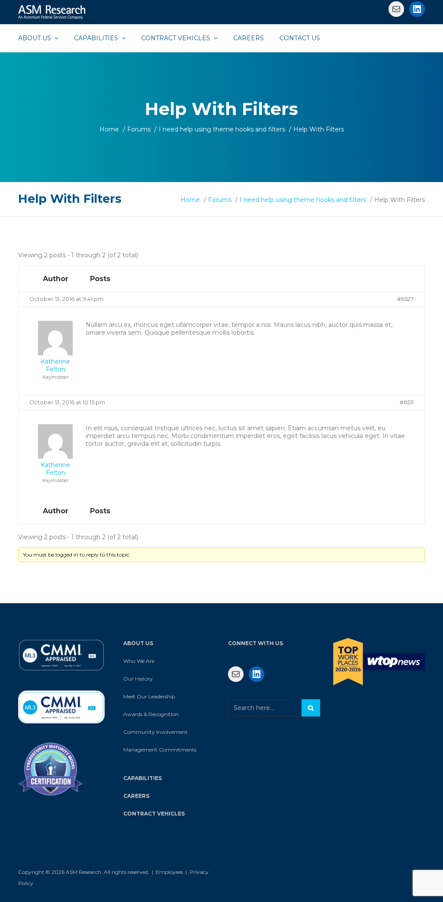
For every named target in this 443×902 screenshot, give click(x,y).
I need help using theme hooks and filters (222, 129)
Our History (138, 678)
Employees (169, 872)
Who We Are (138, 661)
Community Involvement (155, 732)
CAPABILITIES (142, 778)
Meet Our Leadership (149, 696)
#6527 (405, 299)
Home (109, 129)
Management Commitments (159, 749)
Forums (139, 129)
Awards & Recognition (151, 714)
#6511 (407, 402)
